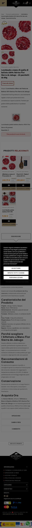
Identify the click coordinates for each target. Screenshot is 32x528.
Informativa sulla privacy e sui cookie (17, 282)
